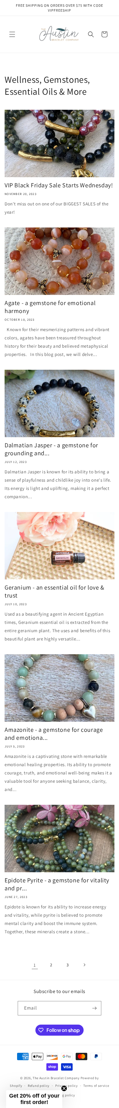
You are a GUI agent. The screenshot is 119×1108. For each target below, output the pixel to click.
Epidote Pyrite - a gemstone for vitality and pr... (57, 884)
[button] (12, 34)
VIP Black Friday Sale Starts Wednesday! (59, 185)
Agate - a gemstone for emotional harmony (50, 307)
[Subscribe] (94, 1008)
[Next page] (84, 965)
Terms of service (96, 1085)
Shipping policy (62, 1095)
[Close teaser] (64, 1088)
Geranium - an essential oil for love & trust (54, 591)
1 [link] (35, 965)
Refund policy (38, 1085)
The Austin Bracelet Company (56, 1078)
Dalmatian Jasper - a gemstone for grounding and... (51, 449)
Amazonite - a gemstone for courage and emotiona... (54, 734)
